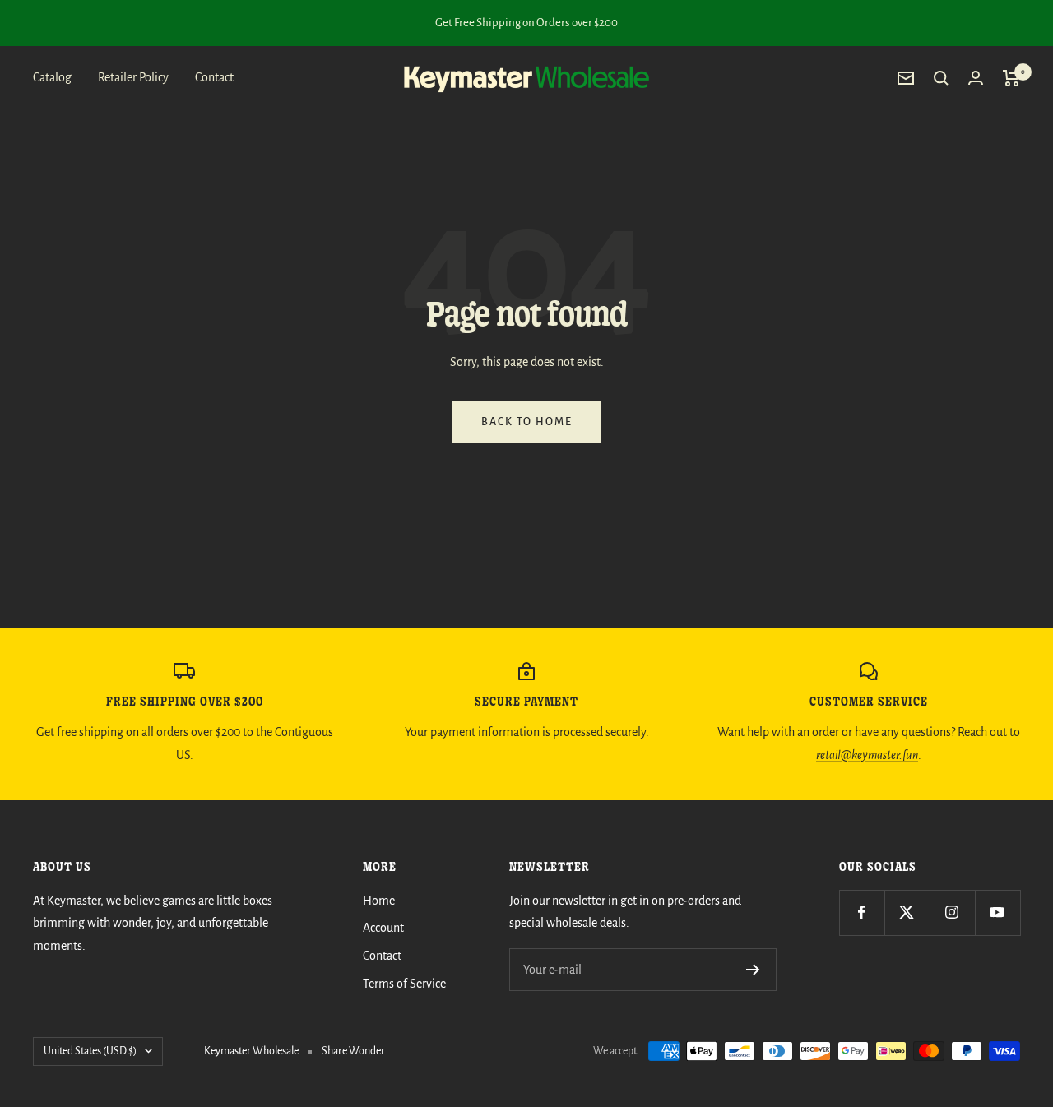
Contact (214, 77)
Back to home (527, 422)
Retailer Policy (133, 77)
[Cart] (1011, 78)
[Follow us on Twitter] (907, 912)
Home (379, 900)
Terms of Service (404, 983)
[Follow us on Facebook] (861, 912)
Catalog (52, 77)
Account (383, 927)
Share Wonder (353, 1051)
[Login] (975, 78)
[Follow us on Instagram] (952, 912)
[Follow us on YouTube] (997, 912)
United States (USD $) (90, 1051)
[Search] (941, 78)
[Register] (753, 969)
